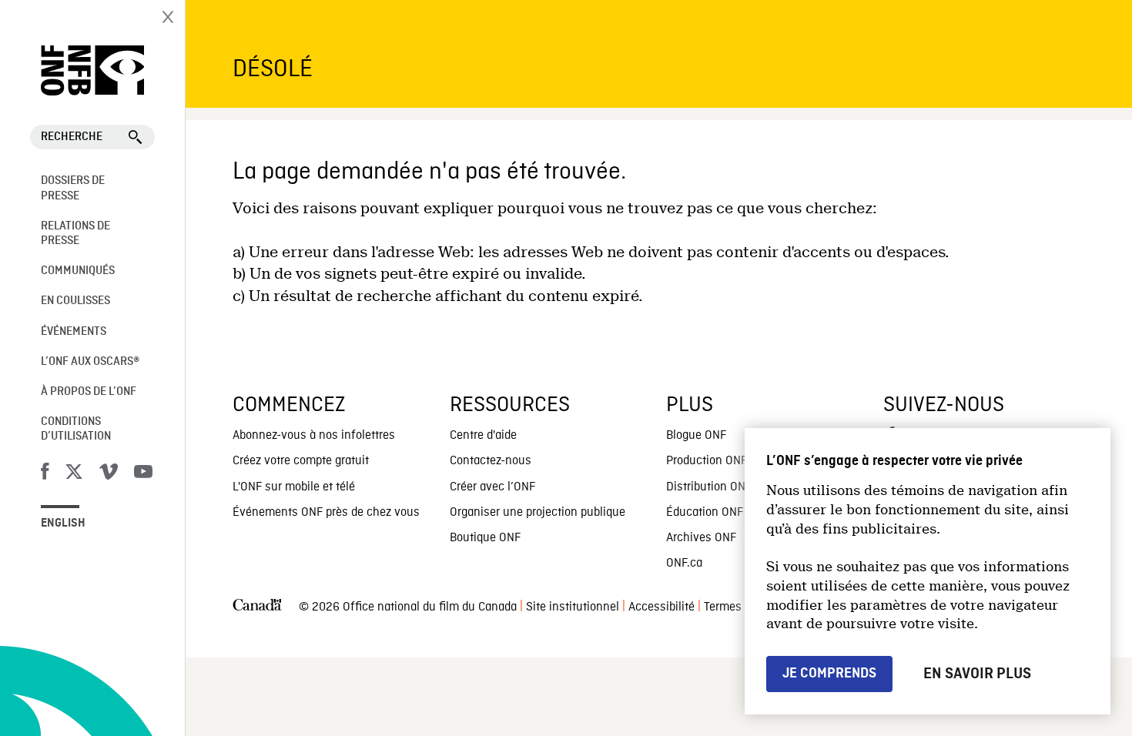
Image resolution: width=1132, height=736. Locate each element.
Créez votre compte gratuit (301, 461)
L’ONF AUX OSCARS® (90, 362)
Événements (73, 332)
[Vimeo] (108, 474)
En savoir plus (977, 673)
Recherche (71, 137)
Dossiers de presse (73, 188)
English (63, 523)
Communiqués (78, 271)
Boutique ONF (485, 538)
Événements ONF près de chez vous (326, 512)
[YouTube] (143, 474)
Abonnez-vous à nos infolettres (314, 435)
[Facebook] (45, 474)
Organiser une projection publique (537, 512)
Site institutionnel (572, 607)
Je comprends (829, 673)
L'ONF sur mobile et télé (294, 487)
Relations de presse (75, 233)
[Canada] (257, 608)
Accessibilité (661, 607)
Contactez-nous (490, 461)
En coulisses (75, 301)
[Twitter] (74, 474)
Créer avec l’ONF (492, 487)
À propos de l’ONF (88, 392)
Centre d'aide (483, 435)
